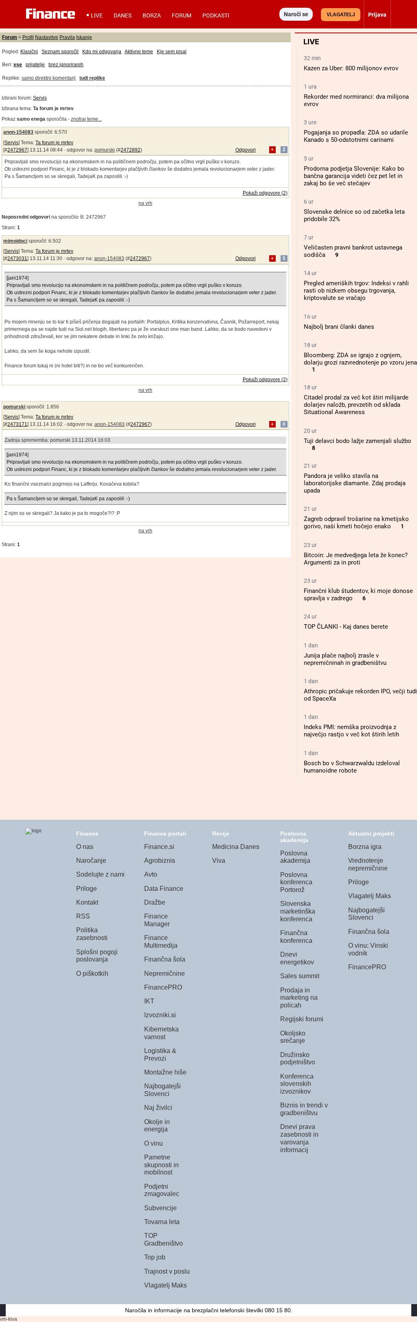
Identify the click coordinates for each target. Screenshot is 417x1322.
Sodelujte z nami (100, 874)
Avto (150, 874)
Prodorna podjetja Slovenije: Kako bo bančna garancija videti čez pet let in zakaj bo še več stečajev (354, 176)
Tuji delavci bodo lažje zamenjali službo (357, 441)
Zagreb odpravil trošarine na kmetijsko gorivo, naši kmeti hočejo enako (356, 522)
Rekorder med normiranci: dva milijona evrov (356, 100)
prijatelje (35, 64)
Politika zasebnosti (92, 934)
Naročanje (91, 860)
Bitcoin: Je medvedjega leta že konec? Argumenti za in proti (356, 558)
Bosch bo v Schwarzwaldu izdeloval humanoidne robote (352, 767)
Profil (28, 37)
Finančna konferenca (296, 936)
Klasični (29, 51)
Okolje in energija (157, 1125)
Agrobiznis (159, 860)
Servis (40, 98)
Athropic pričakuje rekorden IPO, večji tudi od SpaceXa (360, 695)
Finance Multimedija (161, 941)
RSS (83, 916)
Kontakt (87, 902)
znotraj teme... (86, 119)
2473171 (17, 424)
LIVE (97, 15)
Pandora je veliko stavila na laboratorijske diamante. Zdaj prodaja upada (355, 483)
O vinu (153, 1143)
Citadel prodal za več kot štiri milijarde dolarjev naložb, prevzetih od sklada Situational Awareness (356, 405)
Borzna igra (365, 846)
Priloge (86, 888)
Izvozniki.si (160, 1015)
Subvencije (160, 1208)
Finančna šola (164, 959)
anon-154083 (18, 132)
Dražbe (154, 902)
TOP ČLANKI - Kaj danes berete (346, 626)
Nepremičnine (164, 973)
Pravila (67, 37)
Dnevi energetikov (297, 958)
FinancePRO (163, 987)
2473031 (17, 258)
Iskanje (84, 37)
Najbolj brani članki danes (339, 326)
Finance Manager (157, 920)
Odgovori (245, 150)
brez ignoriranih (65, 64)
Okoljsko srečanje (292, 1037)
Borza (152, 15)
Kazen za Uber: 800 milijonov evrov (351, 68)
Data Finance (163, 888)
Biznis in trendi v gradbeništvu (304, 1109)
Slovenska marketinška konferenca (297, 911)
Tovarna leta (162, 1221)
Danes (123, 15)
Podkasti (215, 15)
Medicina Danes (235, 846)
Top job (154, 1257)
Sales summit (299, 976)
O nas (84, 846)
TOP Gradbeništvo (163, 1239)
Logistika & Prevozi (160, 1054)
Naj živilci (158, 1107)
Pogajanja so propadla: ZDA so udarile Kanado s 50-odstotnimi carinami (356, 136)
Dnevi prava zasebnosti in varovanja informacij (299, 1138)
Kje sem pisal (172, 51)
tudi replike (92, 78)
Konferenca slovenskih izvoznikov (297, 1084)
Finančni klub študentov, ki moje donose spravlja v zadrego (358, 594)
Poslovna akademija (295, 857)
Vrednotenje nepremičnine (368, 864)
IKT (149, 1001)
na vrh (145, 203)
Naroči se (296, 14)
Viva (218, 860)
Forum (181, 15)
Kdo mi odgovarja (101, 51)
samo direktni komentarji (49, 78)
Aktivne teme (139, 51)
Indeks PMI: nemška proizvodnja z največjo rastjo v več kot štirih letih (351, 730)
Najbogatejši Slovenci (162, 1090)
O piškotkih (92, 973)
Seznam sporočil (60, 51)
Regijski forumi (301, 1019)
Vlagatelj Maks (165, 1285)
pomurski (104, 150)
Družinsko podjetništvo (297, 1058)
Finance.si (159, 846)
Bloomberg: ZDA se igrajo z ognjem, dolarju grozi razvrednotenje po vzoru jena (360, 359)
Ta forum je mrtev (54, 142)
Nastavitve (46, 37)
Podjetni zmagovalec (161, 1190)
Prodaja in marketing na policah (299, 998)
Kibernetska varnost (161, 1033)
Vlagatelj (341, 14)
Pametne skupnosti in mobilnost (161, 1165)
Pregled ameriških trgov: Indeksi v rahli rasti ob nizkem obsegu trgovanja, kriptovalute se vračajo (356, 291)
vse (17, 64)
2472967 (17, 150)
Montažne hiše (165, 1072)
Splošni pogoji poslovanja (97, 956)
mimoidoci (15, 241)
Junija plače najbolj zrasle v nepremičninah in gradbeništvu (345, 659)
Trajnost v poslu (167, 1271)
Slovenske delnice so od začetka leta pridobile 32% (354, 215)
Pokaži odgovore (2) (265, 193)
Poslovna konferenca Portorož (296, 882)
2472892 (130, 150)
